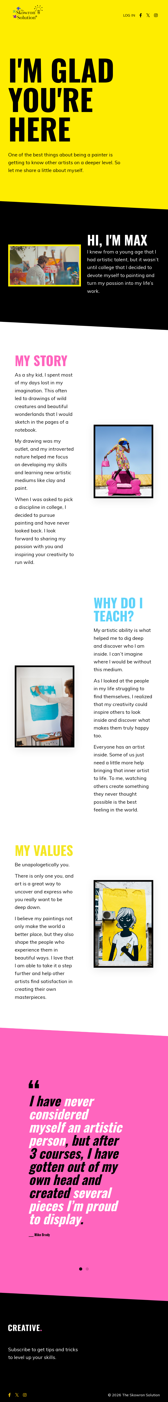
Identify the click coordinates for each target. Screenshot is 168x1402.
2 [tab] (87, 1269)
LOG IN (129, 15)
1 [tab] (81, 1269)
